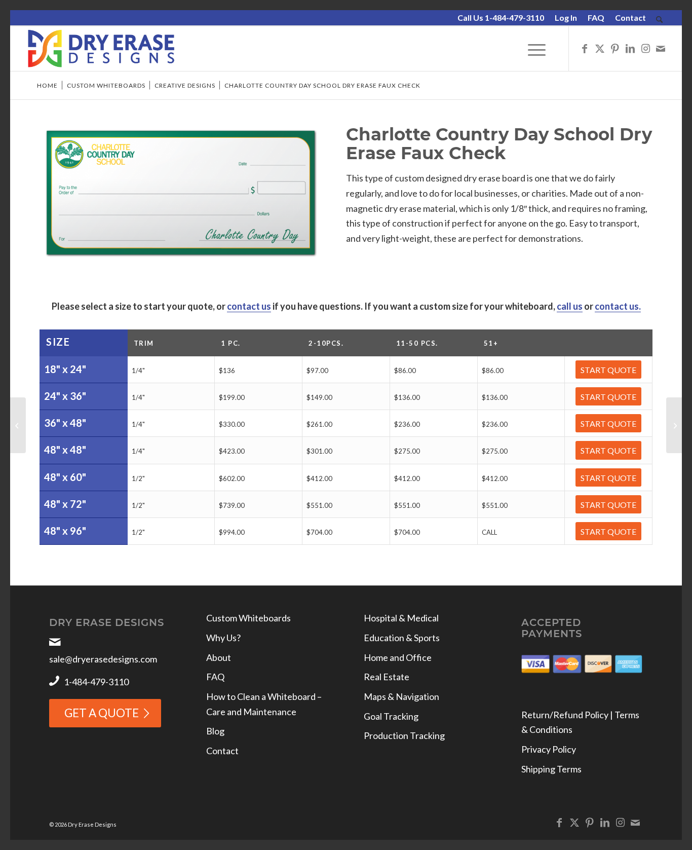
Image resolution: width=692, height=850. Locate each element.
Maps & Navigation (401, 696)
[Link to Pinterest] (615, 48)
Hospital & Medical (401, 617)
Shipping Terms (551, 768)
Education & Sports (402, 637)
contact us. (618, 306)
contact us (249, 306)
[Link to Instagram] (645, 48)
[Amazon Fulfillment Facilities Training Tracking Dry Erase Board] (674, 425)
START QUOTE (608, 370)
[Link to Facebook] (584, 48)
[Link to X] (599, 48)
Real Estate (386, 676)
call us (570, 306)
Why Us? (223, 637)
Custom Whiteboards (248, 617)
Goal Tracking (391, 716)
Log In (566, 17)
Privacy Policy (548, 749)
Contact (630, 17)
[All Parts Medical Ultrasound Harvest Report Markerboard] (18, 425)
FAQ (596, 17)
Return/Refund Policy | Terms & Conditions (580, 722)
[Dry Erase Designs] (101, 48)
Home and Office (398, 657)
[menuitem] (501, 18)
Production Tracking (404, 735)
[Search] (659, 20)
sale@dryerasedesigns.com (103, 658)
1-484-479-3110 (96, 681)
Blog (215, 730)
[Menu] (537, 48)
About (218, 657)
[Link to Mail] (660, 48)
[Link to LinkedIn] (630, 48)
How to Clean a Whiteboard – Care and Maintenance (264, 704)
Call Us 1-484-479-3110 (500, 17)
